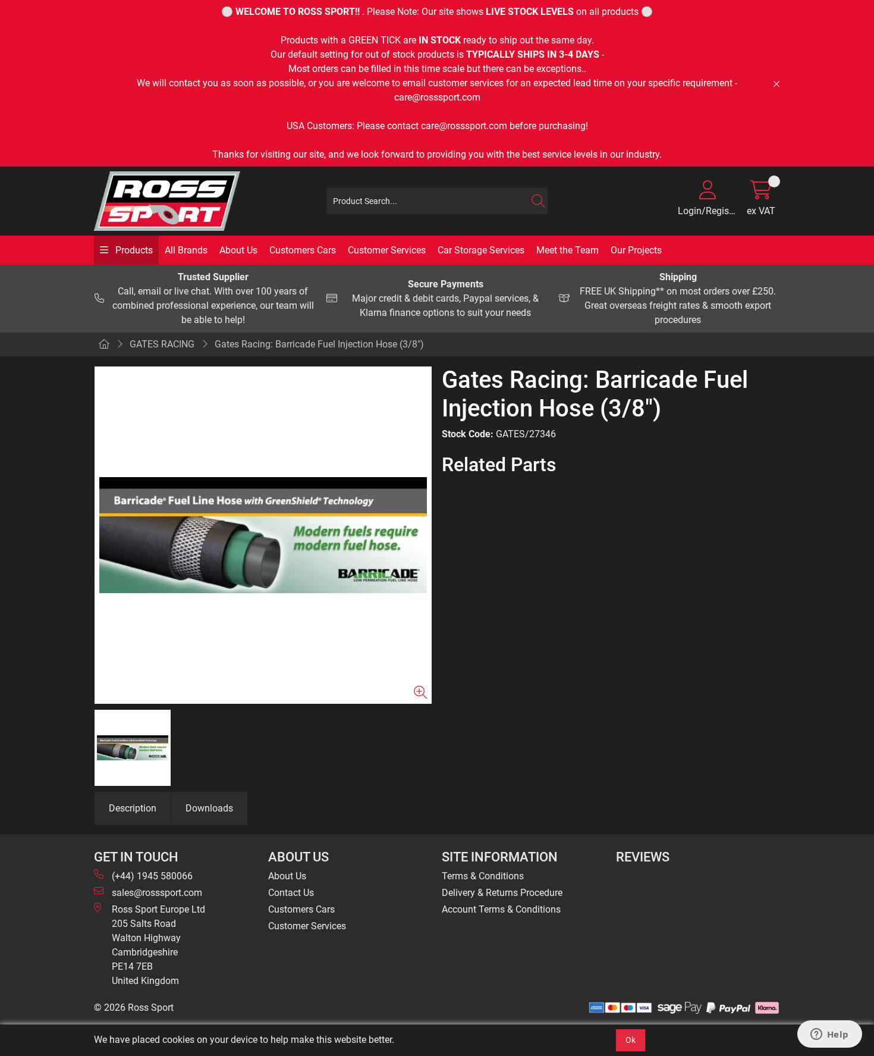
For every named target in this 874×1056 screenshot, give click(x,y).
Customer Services (387, 250)
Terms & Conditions (483, 876)
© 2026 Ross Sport (134, 1007)
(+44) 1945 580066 (152, 876)
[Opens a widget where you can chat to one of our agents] (829, 1035)
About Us (238, 250)
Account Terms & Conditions (501, 909)
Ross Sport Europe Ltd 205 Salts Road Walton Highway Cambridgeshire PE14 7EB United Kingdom (158, 945)
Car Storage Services (481, 250)
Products (133, 250)
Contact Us (291, 892)
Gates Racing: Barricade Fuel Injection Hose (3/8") (319, 344)
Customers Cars (302, 250)
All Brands (186, 250)
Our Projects (636, 250)
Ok (630, 1040)
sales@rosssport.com (157, 892)
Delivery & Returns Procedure (502, 892)
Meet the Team (567, 250)
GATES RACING (162, 344)
